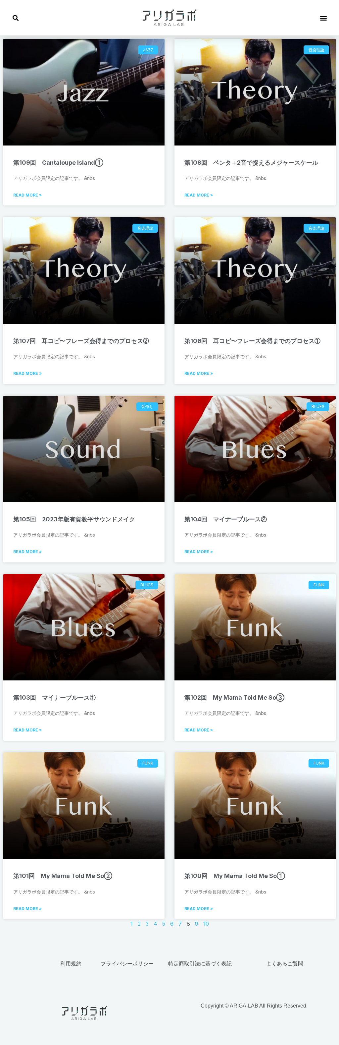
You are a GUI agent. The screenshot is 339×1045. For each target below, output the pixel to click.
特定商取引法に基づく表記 (200, 963)
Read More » (27, 195)
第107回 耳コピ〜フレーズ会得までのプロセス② (81, 340)
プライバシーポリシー (127, 963)
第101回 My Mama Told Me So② (62, 875)
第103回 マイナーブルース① (54, 697)
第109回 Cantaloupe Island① (58, 162)
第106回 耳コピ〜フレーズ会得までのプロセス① (252, 340)
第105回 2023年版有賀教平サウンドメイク (74, 519)
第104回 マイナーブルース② (225, 519)
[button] (15, 17)
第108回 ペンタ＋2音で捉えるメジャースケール (251, 162)
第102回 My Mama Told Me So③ (234, 697)
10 (206, 923)
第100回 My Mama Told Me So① (234, 875)
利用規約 (70, 963)
